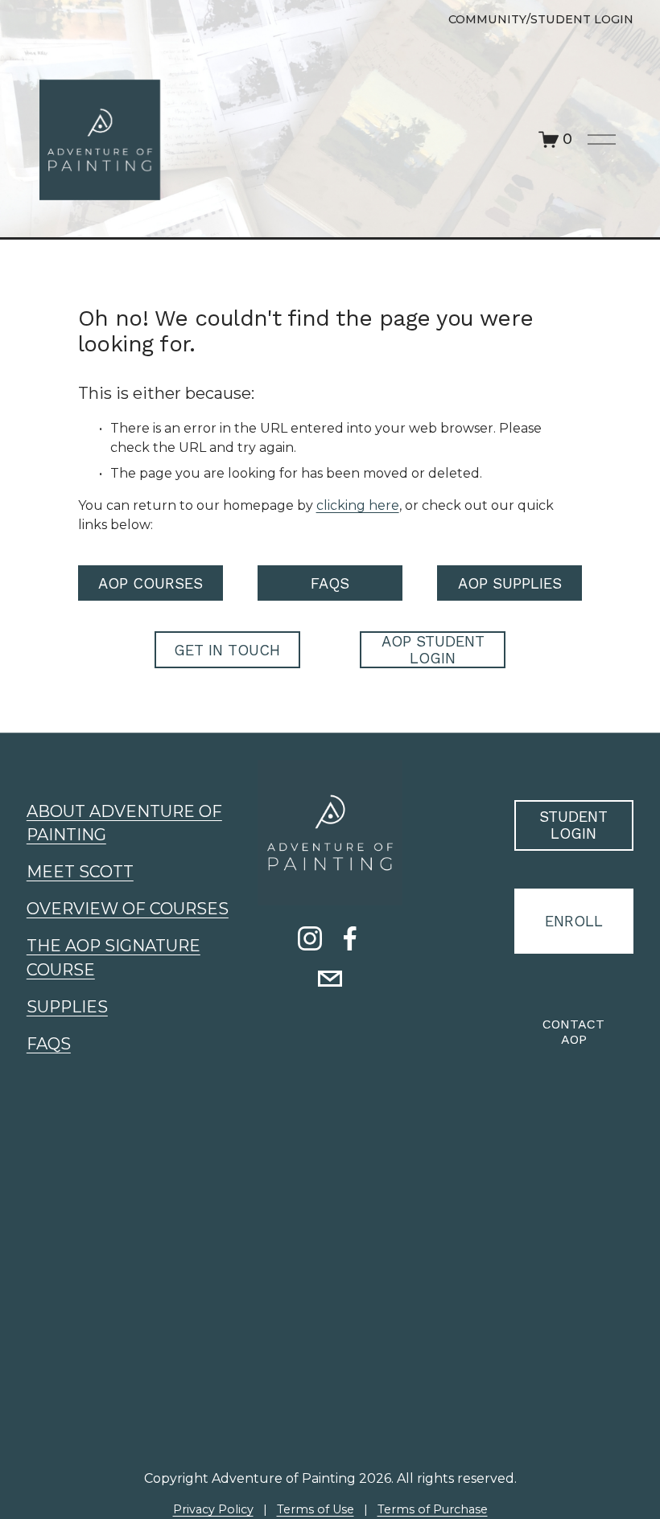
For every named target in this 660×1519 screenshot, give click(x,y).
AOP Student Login (433, 650)
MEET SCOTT (80, 871)
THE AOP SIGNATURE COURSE (113, 957)
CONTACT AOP (573, 1031)
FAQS (49, 1043)
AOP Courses (150, 583)
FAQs (330, 583)
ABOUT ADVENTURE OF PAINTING (124, 823)
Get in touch (227, 650)
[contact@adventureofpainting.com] (330, 978)
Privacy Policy (213, 1509)
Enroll (574, 921)
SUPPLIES (67, 1006)
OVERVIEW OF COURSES (128, 908)
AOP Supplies (510, 583)
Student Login (573, 825)
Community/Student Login (540, 19)
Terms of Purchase (432, 1509)
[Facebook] (350, 938)
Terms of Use (315, 1509)
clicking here (357, 505)
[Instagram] (310, 938)
